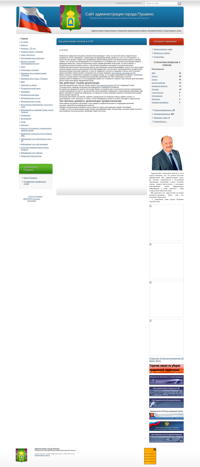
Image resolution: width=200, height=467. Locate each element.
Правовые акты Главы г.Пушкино (34, 79)
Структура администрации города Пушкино (35, 149)
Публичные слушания (30, 70)
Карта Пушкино (30, 178)
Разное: (155, 76)
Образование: (157, 96)
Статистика (159, 57)
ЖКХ (23, 82)
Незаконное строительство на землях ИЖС (36, 135)
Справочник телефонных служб (35, 182)
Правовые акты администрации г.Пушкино (34, 74)
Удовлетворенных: (164, 114)
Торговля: (155, 89)
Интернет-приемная (165, 41)
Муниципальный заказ (30, 95)
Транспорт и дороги (29, 85)
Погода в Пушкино (35, 196)
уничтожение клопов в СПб (106, 85)
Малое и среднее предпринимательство (30, 62)
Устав (23, 122)
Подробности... (160, 121)
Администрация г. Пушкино (32, 52)
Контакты (24, 125)
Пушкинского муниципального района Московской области (119, 15)
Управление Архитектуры (31, 156)
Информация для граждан (31, 153)
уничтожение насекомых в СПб (123, 73)
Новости (24, 45)
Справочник (25, 115)
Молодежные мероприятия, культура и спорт (37, 106)
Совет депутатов (28, 55)
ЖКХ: (154, 73)
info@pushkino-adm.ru (42, 455)
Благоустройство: (158, 83)
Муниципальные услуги (30, 98)
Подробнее (31, 201)
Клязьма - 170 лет (28, 48)
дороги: (154, 80)
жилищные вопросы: (160, 86)
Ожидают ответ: (162, 118)
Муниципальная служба (31, 101)
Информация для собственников (34, 144)
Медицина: (156, 99)
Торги (23, 67)
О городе (24, 42)
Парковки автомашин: (160, 102)
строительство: (158, 93)
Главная (24, 39)
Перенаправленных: (164, 110)
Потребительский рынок (31, 88)
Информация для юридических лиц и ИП (36, 140)
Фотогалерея (26, 119)
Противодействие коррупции (32, 58)
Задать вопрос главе (163, 49)
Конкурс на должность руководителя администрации (36, 129)
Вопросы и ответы (162, 53)
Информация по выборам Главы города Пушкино (37, 111)
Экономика (25, 92)
